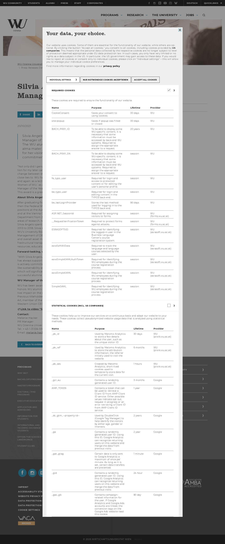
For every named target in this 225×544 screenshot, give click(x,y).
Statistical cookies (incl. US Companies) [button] (78, 305)
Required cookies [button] (63, 90)
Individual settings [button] (60, 79)
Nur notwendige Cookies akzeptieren (105, 79)
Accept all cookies (145, 79)
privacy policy (111, 66)
